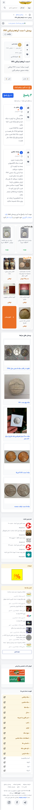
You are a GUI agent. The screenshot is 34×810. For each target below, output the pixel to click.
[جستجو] (4, 8)
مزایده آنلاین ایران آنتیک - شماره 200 (16, 523)
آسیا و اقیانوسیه (25, 758)
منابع (18, 787)
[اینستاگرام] (9, 802)
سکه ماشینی (25, 702)
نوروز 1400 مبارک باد (20, 621)
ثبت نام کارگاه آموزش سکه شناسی (17, 607)
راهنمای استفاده (17, 784)
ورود (29, 8)
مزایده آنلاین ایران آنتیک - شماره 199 (16, 545)
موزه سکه (26, 733)
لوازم (27, 728)
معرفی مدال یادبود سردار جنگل (18, 628)
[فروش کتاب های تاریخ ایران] (17, 682)
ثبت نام (22, 8)
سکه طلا (26, 707)
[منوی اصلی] (3, 2)
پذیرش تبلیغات (11, 787)
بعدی (24, 79)
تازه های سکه (25, 748)
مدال (27, 712)
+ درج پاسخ (8, 95)
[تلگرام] (25, 802)
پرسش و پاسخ (7, 784)
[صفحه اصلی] (30, 14)
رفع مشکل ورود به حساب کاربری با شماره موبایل (14, 599)
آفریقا (28, 762)
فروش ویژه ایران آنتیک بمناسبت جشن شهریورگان (13, 531)
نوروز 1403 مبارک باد (20, 614)
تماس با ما (24, 787)
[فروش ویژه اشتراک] (17, 23)
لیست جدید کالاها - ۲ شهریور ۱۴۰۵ (17, 538)
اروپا (28, 766)
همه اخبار (17, 652)
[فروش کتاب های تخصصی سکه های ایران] (17, 675)
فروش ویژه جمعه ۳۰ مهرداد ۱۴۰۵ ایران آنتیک (14, 552)
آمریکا (28, 771)
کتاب (27, 723)
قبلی (9, 79)
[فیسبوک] (17, 802)
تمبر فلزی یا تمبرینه (23, 718)
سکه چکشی (25, 697)
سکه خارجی (25, 753)
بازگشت (9, 34)
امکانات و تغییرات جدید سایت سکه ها (16, 592)
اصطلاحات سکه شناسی (22, 738)
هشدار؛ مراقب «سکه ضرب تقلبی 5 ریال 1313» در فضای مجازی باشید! (13, 636)
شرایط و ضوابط (26, 784)
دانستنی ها (25, 743)
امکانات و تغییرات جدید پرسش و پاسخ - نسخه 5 (14, 643)
